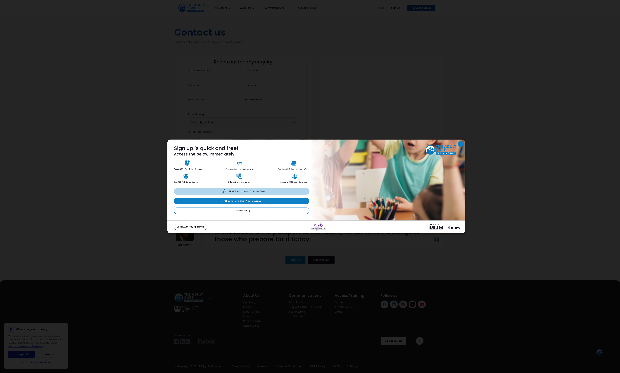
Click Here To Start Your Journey (242, 200)
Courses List (241, 210)
